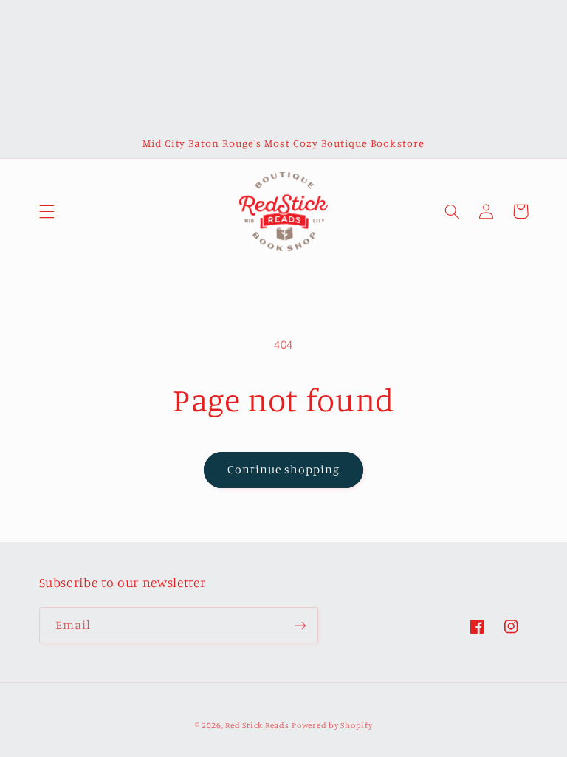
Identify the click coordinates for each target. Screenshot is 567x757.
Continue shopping (283, 469)
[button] (46, 211)
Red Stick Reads (257, 725)
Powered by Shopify (332, 725)
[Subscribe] (300, 625)
